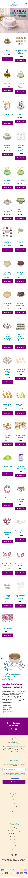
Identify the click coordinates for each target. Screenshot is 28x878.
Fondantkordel (7, 498)
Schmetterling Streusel (20, 436)
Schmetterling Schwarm (7, 210)
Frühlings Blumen (7, 146)
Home (14, 797)
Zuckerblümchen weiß (20, 531)
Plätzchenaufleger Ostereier (8, 115)
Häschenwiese (7, 180)
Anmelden (14, 782)
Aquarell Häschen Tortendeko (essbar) (7, 337)
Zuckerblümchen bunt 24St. (7, 564)
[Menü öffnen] (2, 3)
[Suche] (23, 3)
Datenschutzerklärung (14, 831)
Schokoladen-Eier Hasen (20, 370)
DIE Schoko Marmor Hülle (20, 304)
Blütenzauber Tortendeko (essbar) (20, 596)
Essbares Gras (7, 467)
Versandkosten (14, 837)
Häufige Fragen (14, 828)
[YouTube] (16, 729)
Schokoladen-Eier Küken (7, 405)
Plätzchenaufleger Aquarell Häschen (21, 51)
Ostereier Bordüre (21, 210)
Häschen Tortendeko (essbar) (7, 532)
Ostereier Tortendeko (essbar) (20, 499)
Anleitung (14, 806)
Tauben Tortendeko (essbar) (7, 596)
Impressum (14, 849)
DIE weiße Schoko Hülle (7, 273)
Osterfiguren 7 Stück (20, 405)
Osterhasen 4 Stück (7, 436)
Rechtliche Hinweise (14, 846)
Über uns (14, 812)
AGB (14, 843)
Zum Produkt (7, 59)
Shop (14, 800)
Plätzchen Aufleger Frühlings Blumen (21, 148)
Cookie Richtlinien (14, 834)
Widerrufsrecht (14, 840)
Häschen (21, 114)
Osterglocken (20, 180)
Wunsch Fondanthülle (7, 242)
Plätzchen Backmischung (20, 467)
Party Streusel (7, 628)
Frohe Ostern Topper (21, 242)
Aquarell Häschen (7, 51)
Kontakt (14, 815)
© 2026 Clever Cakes (7, 859)
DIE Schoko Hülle (20, 273)
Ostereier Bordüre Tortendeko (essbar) (20, 337)
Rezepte (14, 803)
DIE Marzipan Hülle (7, 304)
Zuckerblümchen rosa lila (20, 564)
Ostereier (21, 83)
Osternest (7, 83)
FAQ (14, 809)
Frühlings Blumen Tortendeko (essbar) (7, 372)
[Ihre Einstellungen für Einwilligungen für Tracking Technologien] (1, 658)
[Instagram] (11, 729)
